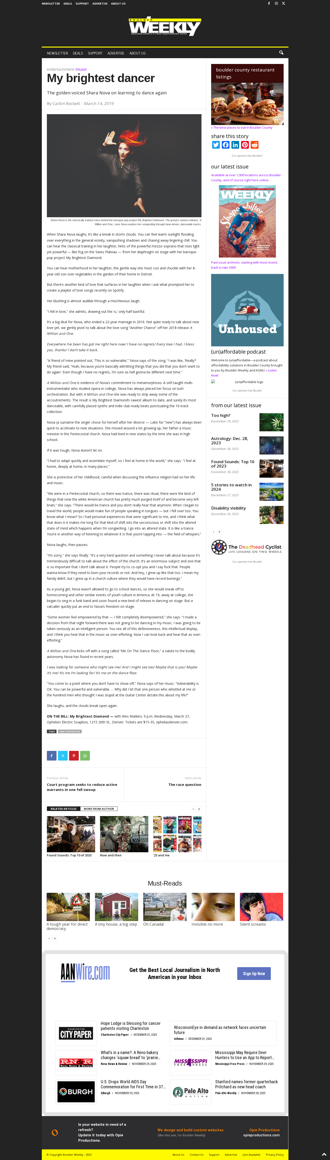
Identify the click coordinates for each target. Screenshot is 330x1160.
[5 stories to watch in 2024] (271, 492)
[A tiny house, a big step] (116, 907)
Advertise (100, 3)
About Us (118, 3)
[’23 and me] (177, 834)
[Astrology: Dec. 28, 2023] (271, 445)
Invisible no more (207, 924)
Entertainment (60, 69)
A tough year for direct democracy (67, 926)
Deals (68, 3)
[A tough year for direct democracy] (68, 907)
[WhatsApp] (85, 756)
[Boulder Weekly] (165, 26)
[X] (284, 3)
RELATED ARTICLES (64, 809)
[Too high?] (271, 422)
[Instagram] (276, 3)
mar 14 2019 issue (70, 731)
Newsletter (51, 3)
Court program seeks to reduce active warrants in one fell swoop (82, 787)
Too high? (220, 415)
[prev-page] (193, 808)
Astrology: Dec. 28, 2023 (229, 441)
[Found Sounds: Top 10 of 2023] (71, 834)
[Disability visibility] (271, 515)
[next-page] (199, 808)
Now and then (111, 855)
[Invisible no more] (213, 907)
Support (82, 3)
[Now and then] (124, 834)
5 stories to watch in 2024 (231, 487)
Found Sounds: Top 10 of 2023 (69, 855)
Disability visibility (228, 508)
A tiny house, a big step (116, 924)
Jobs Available (251, 1154)
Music (81, 69)
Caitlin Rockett (66, 103)
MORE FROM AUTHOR (99, 809)
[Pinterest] (74, 756)
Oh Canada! (153, 924)
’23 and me (161, 855)
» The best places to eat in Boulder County (242, 127)
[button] (281, 53)
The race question (184, 784)
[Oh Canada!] (165, 907)
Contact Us (196, 1154)
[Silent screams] (261, 907)
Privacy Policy (275, 1154)
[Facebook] (269, 3)
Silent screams (253, 924)
